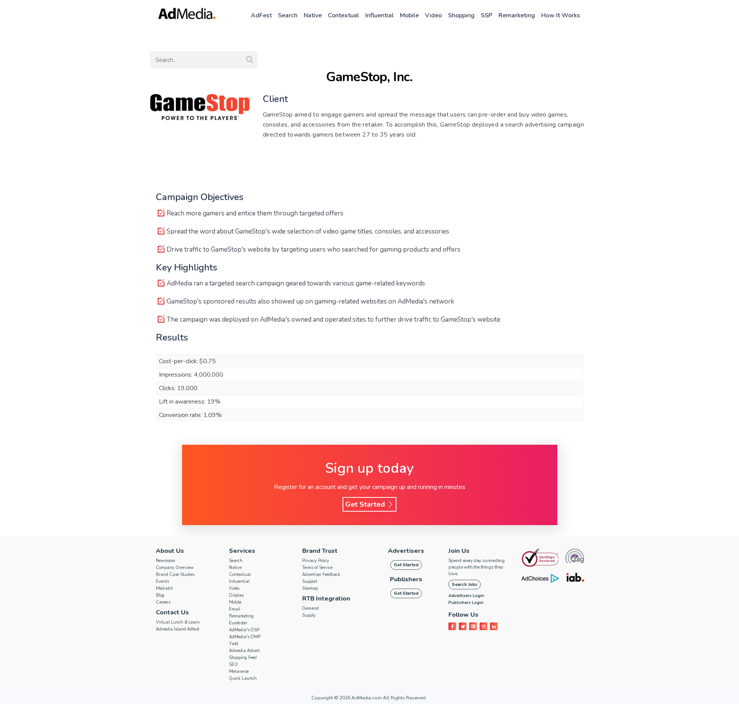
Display (236, 595)
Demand (310, 608)
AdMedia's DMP (245, 637)
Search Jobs (464, 584)
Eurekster (238, 623)
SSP (486, 15)
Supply (309, 615)
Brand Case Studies (175, 574)
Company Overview (175, 568)
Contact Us (172, 612)
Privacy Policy (315, 561)
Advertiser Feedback (321, 574)
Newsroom (165, 561)
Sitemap (310, 588)
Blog (160, 595)
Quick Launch (243, 678)
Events (162, 581)
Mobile (409, 15)
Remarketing (516, 15)
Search (288, 15)
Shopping (461, 15)
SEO (233, 664)
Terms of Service (317, 568)
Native (313, 15)
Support (309, 581)
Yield (233, 644)
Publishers (406, 579)
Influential (379, 15)
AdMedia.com (366, 698)
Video (433, 15)
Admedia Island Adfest (177, 629)
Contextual (343, 15)
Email (234, 609)
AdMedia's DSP (244, 630)
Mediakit (164, 588)
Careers (163, 602)
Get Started (366, 504)
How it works (560, 15)
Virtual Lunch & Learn (178, 622)
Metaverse (239, 671)
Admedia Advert (244, 651)
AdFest (261, 15)
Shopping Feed (243, 658)
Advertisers (406, 551)
